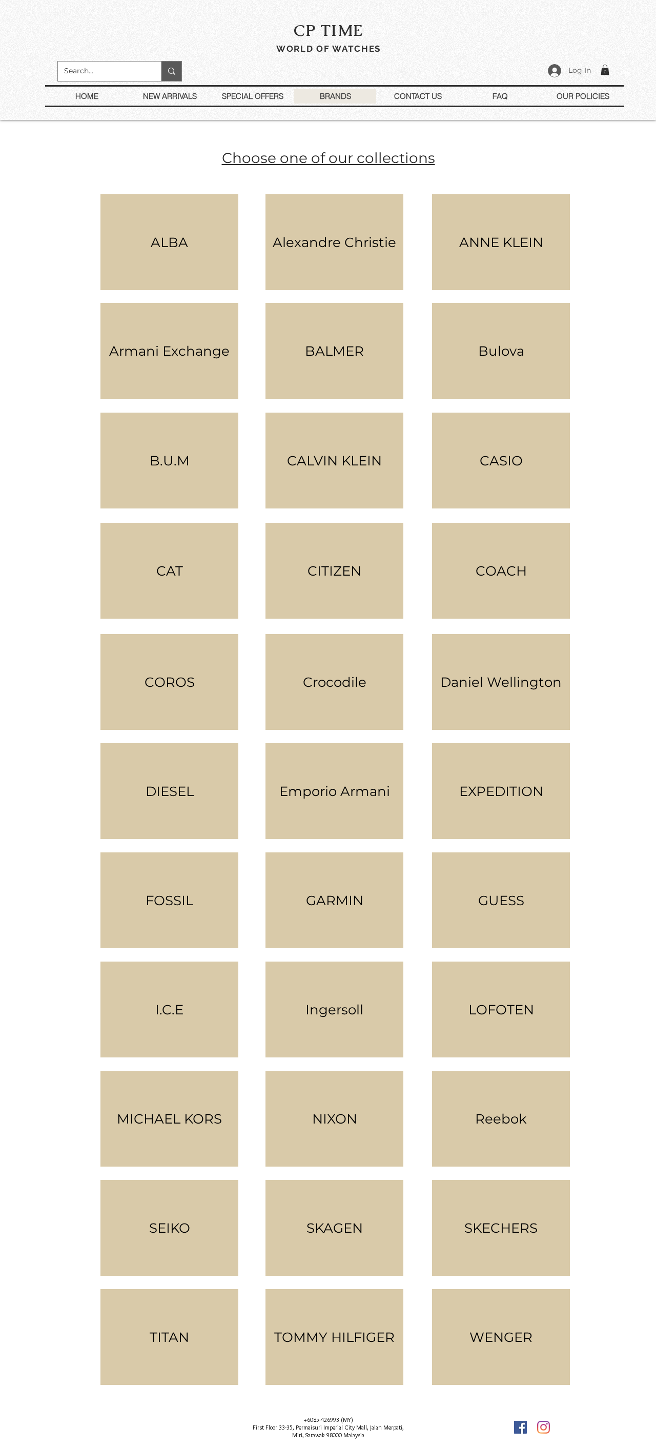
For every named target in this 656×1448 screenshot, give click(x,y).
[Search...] (171, 71)
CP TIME (328, 30)
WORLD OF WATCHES (328, 49)
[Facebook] (520, 1427)
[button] (605, 70)
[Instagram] (543, 1427)
